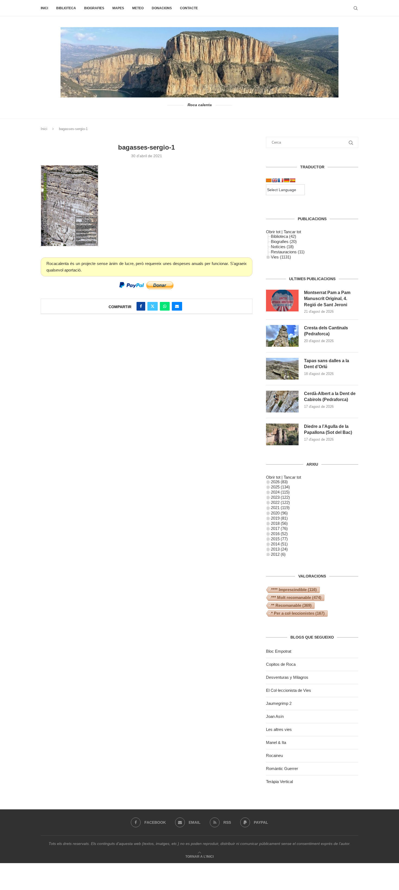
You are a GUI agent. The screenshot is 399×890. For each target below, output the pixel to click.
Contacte (189, 8)
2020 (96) (279, 513)
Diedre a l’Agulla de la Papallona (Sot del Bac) (328, 429)
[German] (286, 180)
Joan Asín (275, 716)
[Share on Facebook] (141, 306)
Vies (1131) (281, 257)
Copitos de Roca (281, 664)
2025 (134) (280, 487)
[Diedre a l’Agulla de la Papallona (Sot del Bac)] (282, 434)
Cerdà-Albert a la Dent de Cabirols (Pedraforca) (330, 396)
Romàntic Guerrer (282, 768)
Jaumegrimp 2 (279, 703)
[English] (274, 180)
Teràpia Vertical (279, 781)
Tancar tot (292, 231)
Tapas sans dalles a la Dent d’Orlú (326, 363)
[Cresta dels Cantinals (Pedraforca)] (282, 336)
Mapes (118, 8)
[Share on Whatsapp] (165, 306)
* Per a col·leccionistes (298, 613)
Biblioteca (66, 8)
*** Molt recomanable (296, 597)
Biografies (94, 8)
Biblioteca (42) (283, 236)
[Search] (355, 8)
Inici (44, 8)
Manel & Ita (276, 742)
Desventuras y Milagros (287, 677)
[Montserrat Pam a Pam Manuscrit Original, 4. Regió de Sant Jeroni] (282, 300)
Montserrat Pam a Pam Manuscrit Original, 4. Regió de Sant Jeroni (327, 298)
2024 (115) (280, 492)
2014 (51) (279, 544)
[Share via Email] (177, 306)
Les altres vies (279, 729)
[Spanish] (292, 180)
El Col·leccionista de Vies (288, 690)
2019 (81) (279, 518)
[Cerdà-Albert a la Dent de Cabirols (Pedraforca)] (282, 401)
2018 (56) (279, 523)
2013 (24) (279, 549)
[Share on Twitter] (152, 306)
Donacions (162, 8)
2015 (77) (279, 538)
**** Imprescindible (294, 589)
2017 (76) (279, 528)
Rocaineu (274, 755)
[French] (280, 180)
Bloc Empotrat (278, 651)
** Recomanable (291, 605)
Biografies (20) (284, 241)
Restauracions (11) (288, 252)
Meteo (138, 8)
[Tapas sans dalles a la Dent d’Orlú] (282, 369)
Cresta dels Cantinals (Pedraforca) (326, 331)
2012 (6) (278, 554)
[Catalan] (268, 180)
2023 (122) (280, 497)
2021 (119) (280, 507)
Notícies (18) (282, 246)
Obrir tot (273, 231)
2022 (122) (280, 502)
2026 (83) (279, 481)
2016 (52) (279, 533)
